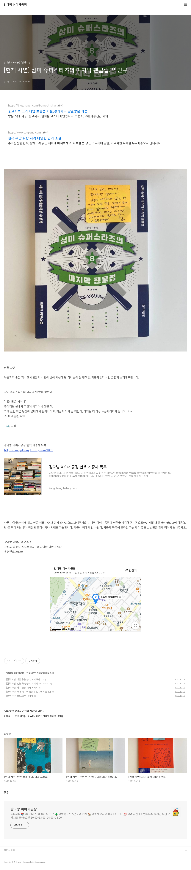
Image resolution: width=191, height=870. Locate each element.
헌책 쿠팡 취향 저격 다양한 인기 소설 (34, 138)
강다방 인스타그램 (13, 856)
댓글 (6, 792)
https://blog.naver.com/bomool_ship (32, 105)
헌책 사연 (30, 673)
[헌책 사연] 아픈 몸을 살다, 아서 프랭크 (24, 679)
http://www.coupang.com (24, 132)
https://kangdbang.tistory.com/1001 (28, 450)
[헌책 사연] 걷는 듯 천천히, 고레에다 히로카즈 (27, 683)
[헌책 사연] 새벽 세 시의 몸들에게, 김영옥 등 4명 (28, 691)
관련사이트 (9, 850)
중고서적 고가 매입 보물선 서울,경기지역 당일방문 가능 (47, 111)
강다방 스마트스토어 (14, 862)
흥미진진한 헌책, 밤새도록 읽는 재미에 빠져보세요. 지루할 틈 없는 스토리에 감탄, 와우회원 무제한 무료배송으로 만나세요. (84, 143)
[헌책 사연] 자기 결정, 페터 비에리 (22, 687)
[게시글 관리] (20, 661)
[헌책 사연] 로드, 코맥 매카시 (19, 695)
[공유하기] (15, 661)
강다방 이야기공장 (15, 5)
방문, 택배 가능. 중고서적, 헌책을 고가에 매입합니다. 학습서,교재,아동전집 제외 (58, 116)
